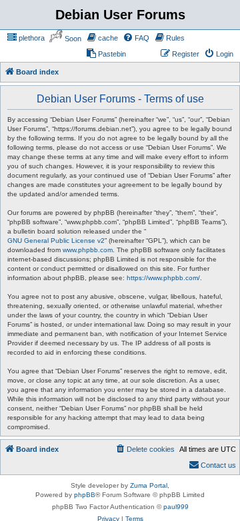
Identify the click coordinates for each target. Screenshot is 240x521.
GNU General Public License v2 (56, 224)
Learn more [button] (48, 462)
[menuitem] (35, 38)
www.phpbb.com (88, 233)
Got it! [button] (75, 497)
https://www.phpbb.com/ (163, 261)
